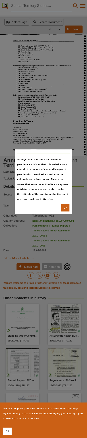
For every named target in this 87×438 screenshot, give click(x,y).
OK (65, 208)
